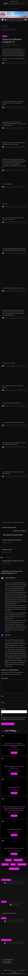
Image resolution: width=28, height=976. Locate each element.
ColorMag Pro (8, 961)
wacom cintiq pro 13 (7, 46)
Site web (3, 708)
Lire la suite (14, 752)
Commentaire (5, 678)
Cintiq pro (5, 36)
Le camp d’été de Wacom (14, 829)
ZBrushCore (5, 864)
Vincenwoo (5, 44)
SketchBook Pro (22, 864)
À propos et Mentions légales (9, 913)
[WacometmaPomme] (2, 19)
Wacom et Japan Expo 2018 (9, 527)
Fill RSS (17, 8)
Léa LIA (9, 749)
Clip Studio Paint (18, 860)
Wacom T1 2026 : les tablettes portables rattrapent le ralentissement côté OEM (14, 745)
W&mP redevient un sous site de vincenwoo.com (14, 767)
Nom (2, 696)
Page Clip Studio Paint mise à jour (14, 848)
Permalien (19, 580)
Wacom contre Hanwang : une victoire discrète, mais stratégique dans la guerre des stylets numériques (14, 808)
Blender (13, 864)
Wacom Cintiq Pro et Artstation (11, 540)
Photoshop (8, 860)
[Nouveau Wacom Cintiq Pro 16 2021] (6, 558)
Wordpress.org (10, 959)
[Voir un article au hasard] (25, 19)
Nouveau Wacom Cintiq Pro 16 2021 (13, 561)
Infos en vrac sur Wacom (19, 530)
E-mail (3, 702)
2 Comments (17, 44)
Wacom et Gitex (7, 549)
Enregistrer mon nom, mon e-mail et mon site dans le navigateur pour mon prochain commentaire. (13, 718)
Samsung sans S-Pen (14, 787)
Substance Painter (14, 868)
